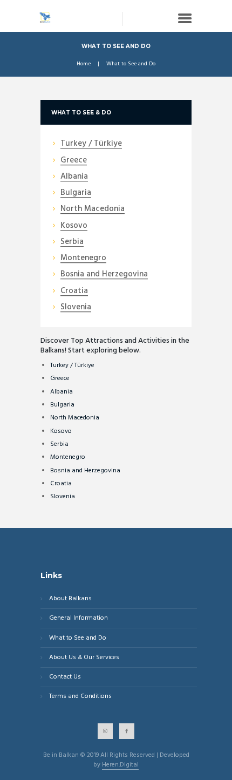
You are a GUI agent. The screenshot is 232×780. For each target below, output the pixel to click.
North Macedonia (74, 417)
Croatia (61, 483)
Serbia (59, 444)
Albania (61, 391)
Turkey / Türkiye (72, 365)
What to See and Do (77, 638)
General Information (78, 618)
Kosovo (61, 431)
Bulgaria (62, 404)
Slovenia (62, 496)
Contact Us (65, 677)
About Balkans (70, 599)
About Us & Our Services (84, 658)
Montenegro (67, 457)
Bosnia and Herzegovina (85, 470)
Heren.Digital (120, 765)
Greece (60, 378)
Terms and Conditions (80, 696)
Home (84, 64)
